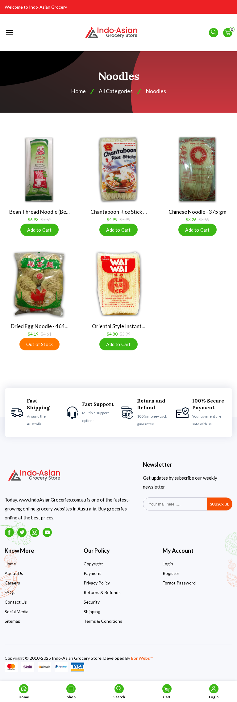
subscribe (219, 504)
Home (10, 563)
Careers (12, 582)
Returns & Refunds (102, 592)
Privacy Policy (97, 582)
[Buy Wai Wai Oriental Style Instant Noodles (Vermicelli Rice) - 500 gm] (118, 284)
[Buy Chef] (118, 169)
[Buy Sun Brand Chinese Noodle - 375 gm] (197, 169)
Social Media (16, 611)
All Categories (116, 91)
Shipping (92, 611)
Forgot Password (179, 582)
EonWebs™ (142, 658)
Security (92, 602)
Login (168, 563)
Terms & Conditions (103, 621)
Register (171, 573)
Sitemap (12, 621)
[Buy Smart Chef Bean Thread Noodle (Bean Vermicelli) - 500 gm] (39, 169)
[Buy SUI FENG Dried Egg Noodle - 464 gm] (39, 284)
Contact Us (16, 602)
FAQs (10, 592)
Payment (92, 573)
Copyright (93, 563)
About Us (14, 573)
